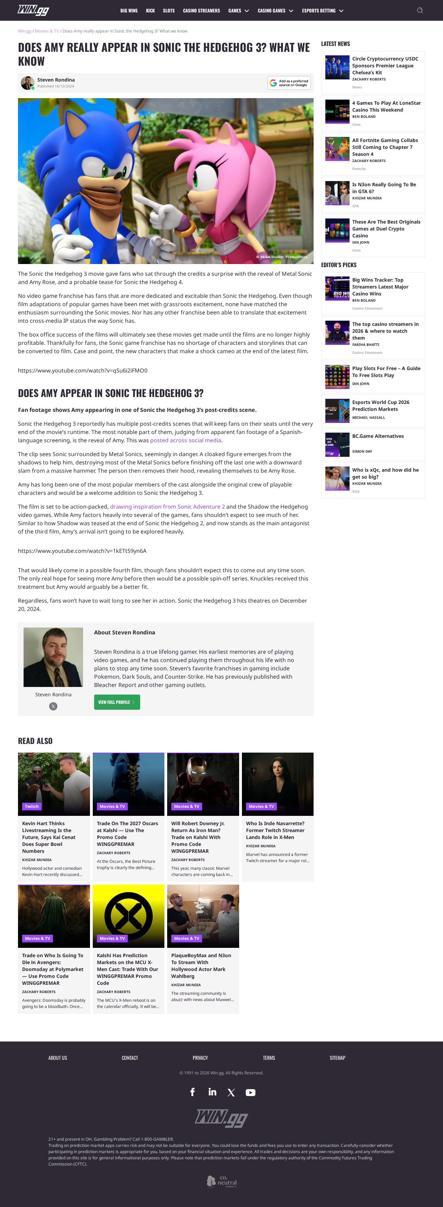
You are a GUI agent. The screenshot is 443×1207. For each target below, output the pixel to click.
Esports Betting (319, 10)
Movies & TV (47, 31)
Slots (169, 10)
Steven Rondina (56, 79)
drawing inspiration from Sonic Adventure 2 (167, 506)
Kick (150, 10)
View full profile (114, 702)
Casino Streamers (201, 10)
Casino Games (272, 10)
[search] (420, 10)
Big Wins (129, 10)
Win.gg (24, 31)
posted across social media (185, 440)
